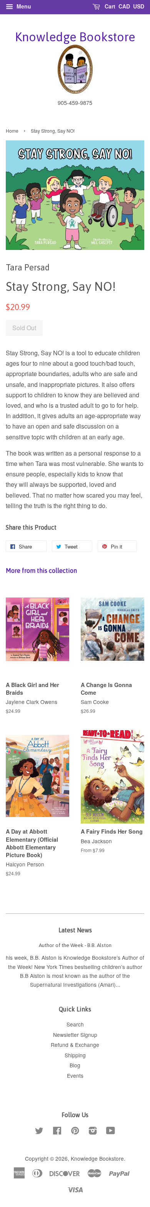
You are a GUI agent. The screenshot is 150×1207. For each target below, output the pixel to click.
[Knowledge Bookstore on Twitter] (39, 1132)
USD (138, 6)
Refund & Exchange (75, 1044)
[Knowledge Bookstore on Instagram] (92, 1132)
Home (12, 130)
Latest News (75, 930)
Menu (23, 6)
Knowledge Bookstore (75, 37)
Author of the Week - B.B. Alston (75, 945)
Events (75, 1075)
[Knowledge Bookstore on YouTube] (110, 1132)
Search (75, 1024)
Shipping (75, 1055)
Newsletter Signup (75, 1034)
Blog (75, 1065)
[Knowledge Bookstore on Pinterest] (75, 1132)
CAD (124, 6)
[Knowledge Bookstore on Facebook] (57, 1132)
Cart (109, 6)
